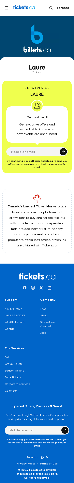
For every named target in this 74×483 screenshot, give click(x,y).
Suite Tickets (13, 377)
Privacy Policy (26, 463)
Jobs (43, 332)
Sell (7, 357)
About (44, 315)
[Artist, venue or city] (51, 8)
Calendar (11, 390)
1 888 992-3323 (15, 315)
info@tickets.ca (14, 322)
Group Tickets (13, 364)
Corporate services (17, 384)
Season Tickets (14, 370)
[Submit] (63, 151)
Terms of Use (49, 463)
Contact (10, 329)
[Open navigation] (6, 8)
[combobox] (62, 8)
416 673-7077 (13, 308)
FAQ (43, 308)
